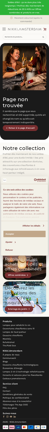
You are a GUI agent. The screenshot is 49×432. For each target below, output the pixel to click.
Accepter (9, 234)
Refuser (9, 250)
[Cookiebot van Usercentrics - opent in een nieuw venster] (34, 180)
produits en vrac (31, 12)
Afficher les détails (31, 226)
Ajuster (8, 242)
